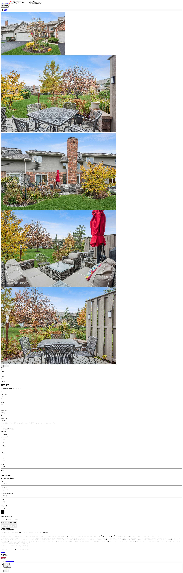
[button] (91, 33)
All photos (3, 367)
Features (5, 10)
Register (6, 6)
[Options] (2, 366)
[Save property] (4, 366)
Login (2, 6)
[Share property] (7, 366)
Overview (5, 9)
